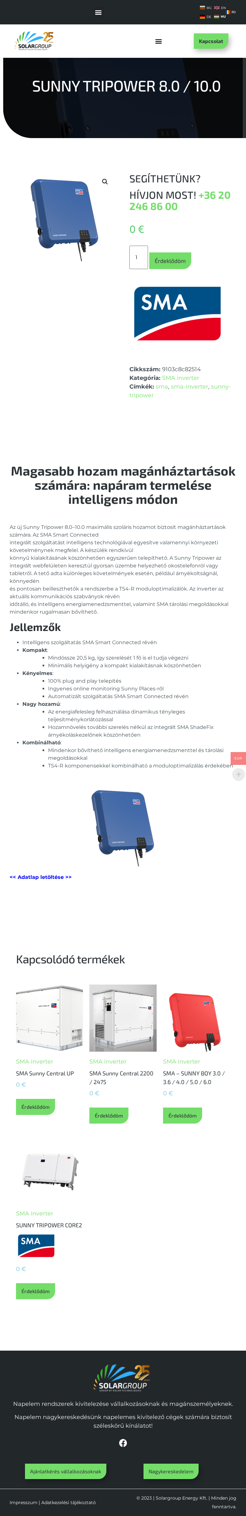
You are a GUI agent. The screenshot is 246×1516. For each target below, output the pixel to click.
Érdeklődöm (170, 260)
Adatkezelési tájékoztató (68, 1502)
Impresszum (23, 1502)
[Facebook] (123, 1443)
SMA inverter (180, 377)
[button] (98, 12)
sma (162, 386)
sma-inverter (189, 386)
